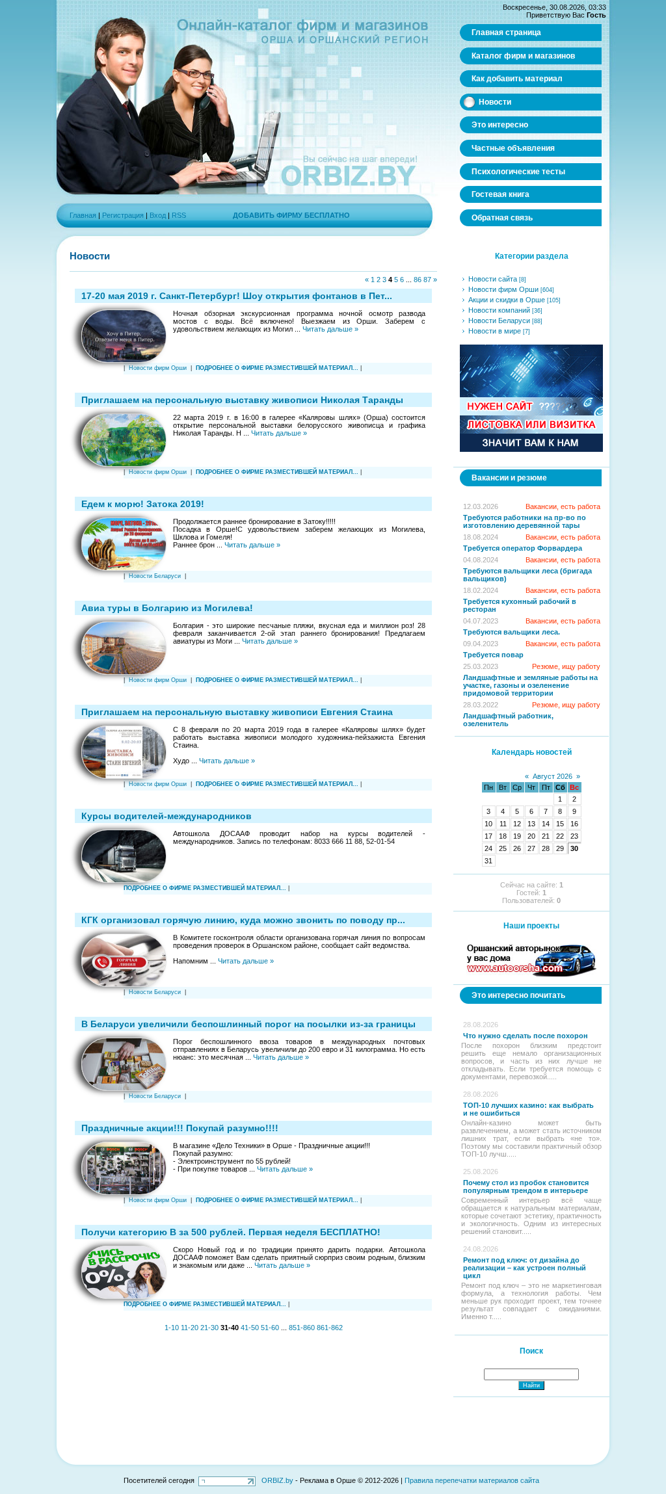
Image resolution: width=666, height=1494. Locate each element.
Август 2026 (552, 776)
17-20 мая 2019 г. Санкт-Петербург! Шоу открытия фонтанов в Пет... (236, 296)
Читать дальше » (330, 329)
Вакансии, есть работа (563, 506)
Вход (158, 215)
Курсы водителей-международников (166, 816)
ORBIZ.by (277, 1480)
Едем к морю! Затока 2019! (142, 504)
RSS (179, 215)
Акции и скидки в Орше (506, 300)
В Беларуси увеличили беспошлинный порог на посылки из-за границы (248, 1024)
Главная (83, 215)
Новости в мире (494, 331)
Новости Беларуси (155, 576)
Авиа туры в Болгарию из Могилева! (167, 608)
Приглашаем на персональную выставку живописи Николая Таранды (242, 400)
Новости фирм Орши (158, 368)
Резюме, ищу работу (566, 666)
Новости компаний (499, 310)
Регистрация (123, 215)
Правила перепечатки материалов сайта (472, 1480)
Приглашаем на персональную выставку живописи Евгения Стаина (237, 712)
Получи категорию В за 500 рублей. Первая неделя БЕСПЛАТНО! (230, 1232)
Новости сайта (492, 279)
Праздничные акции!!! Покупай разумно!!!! (179, 1128)
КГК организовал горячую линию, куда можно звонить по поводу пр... (243, 920)
